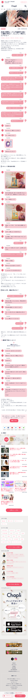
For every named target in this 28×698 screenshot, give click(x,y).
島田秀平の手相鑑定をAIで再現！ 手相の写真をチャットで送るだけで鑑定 (7, 503)
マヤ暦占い (9, 556)
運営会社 (14, 663)
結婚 (23, 533)
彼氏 (12, 533)
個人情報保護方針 (14, 669)
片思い (17, 533)
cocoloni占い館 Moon (14, 680)
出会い (4, 539)
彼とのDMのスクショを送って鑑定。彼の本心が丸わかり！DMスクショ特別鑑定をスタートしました (7, 489)
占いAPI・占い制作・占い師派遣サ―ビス (14, 683)
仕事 (4, 542)
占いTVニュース (14, 682)
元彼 (19, 536)
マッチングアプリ (16, 542)
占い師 (11, 521)
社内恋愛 (16, 539)
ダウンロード (23, 2)
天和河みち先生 (10, 565)
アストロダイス (20, 578)
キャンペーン (19, 521)
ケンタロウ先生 (10, 571)
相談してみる (14, 420)
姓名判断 (15, 557)
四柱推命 (12, 554)
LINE (10, 539)
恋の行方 (12, 530)
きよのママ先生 (10, 552)
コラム (4, 524)
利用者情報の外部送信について (14, 671)
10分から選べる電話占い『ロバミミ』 (14, 678)
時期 (19, 530)
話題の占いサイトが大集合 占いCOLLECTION (14, 685)
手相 (16, 561)
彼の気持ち (5, 530)
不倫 (9, 542)
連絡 (14, 536)
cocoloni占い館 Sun (14, 687)
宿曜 (8, 554)
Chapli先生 (13, 436)
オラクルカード (10, 557)
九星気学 (16, 554)
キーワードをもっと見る (14, 547)
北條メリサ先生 (10, 560)
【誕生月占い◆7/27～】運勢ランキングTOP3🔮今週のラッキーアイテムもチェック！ (20, 489)
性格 (22, 539)
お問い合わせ (14, 664)
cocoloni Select (14, 688)
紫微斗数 (21, 554)
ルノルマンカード (20, 556)
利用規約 (14, 666)
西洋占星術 (9, 567)
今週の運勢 (5, 533)
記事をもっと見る (14, 510)
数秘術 (13, 561)
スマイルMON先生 (10, 576)
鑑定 (4, 28)
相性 (4, 536)
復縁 (9, 536)
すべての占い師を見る (14, 584)
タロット (12, 442)
